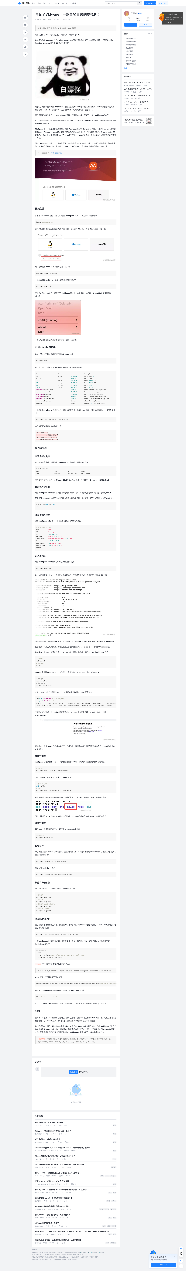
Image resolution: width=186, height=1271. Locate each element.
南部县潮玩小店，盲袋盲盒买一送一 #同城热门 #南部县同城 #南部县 (51, 1259)
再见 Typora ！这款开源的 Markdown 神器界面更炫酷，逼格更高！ (61, 1190)
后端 (114, 1125)
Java (106, 1176)
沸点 (39, 3)
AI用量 (56, 3)
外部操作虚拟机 (131, 41)
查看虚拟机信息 (131, 45)
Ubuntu (113, 1167)
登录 (163, 3)
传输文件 (129, 57)
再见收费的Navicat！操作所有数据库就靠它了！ (53, 1198)
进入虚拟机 (129, 48)
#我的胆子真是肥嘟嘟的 (70, 1252)
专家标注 (73, 3)
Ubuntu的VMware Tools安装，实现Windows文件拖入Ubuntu (59, 1164)
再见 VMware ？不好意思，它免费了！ (50, 1122)
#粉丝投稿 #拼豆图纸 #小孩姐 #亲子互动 (51, 1252)
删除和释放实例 (131, 61)
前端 (114, 1142)
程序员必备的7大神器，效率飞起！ (48, 1139)
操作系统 (113, 1209)
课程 (44, 3)
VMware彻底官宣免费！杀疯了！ (48, 1223)
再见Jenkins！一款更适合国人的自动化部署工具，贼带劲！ (58, 1173)
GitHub (114, 1201)
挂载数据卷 (129, 51)
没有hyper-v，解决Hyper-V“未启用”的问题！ (53, 1181)
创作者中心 (149, 3)
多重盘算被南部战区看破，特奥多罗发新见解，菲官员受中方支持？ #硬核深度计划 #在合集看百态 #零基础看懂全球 (65, 1257)
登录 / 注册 (73, 1072)
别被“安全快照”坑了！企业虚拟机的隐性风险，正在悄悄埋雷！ (59, 1240)
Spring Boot (113, 1176)
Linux (101, 1209)
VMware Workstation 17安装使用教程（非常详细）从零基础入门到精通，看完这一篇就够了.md (72, 1231)
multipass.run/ (56, 153)
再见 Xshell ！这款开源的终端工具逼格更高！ (52, 1215)
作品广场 (64, 3)
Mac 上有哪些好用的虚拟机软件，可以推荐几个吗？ (55, 1156)
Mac (114, 1159)
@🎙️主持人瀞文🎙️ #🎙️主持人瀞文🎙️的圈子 (91, 1252)
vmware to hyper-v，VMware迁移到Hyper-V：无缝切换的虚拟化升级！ (63, 1148)
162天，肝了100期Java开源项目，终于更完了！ (54, 1131)
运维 (107, 1243)
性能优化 (113, 1243)
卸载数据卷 (129, 54)
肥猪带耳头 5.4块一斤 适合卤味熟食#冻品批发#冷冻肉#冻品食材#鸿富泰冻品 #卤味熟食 (57, 1255)
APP (50, 3)
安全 (110, 1234)
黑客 (114, 1234)
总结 (125, 68)
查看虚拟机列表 (131, 38)
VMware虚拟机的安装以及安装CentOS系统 (52, 1206)
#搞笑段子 (75, 1259)
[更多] (181, 1266)
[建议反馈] (181, 1261)
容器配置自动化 (131, 64)
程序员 (107, 1209)
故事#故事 (35, 1252)
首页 (33, 3)
